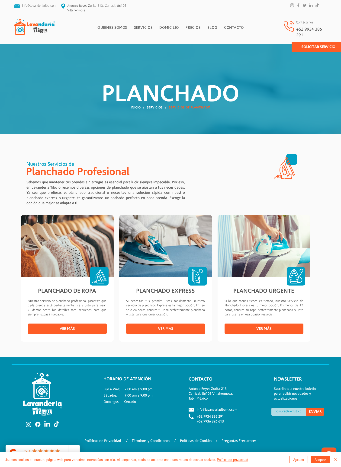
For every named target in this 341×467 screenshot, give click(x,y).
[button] (143, 27)
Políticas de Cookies (196, 441)
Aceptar (320, 459)
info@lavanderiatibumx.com (217, 410)
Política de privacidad (232, 459)
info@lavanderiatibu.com (39, 6)
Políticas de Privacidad (103, 441)
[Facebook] (298, 5)
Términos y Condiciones (151, 441)
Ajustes (298, 459)
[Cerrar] (335, 459)
